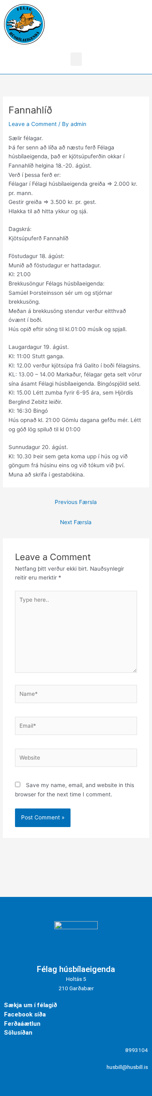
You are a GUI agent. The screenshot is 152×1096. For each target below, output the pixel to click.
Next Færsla (76, 522)
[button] (76, 59)
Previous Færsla (76, 502)
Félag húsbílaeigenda (76, 969)
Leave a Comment (33, 124)
